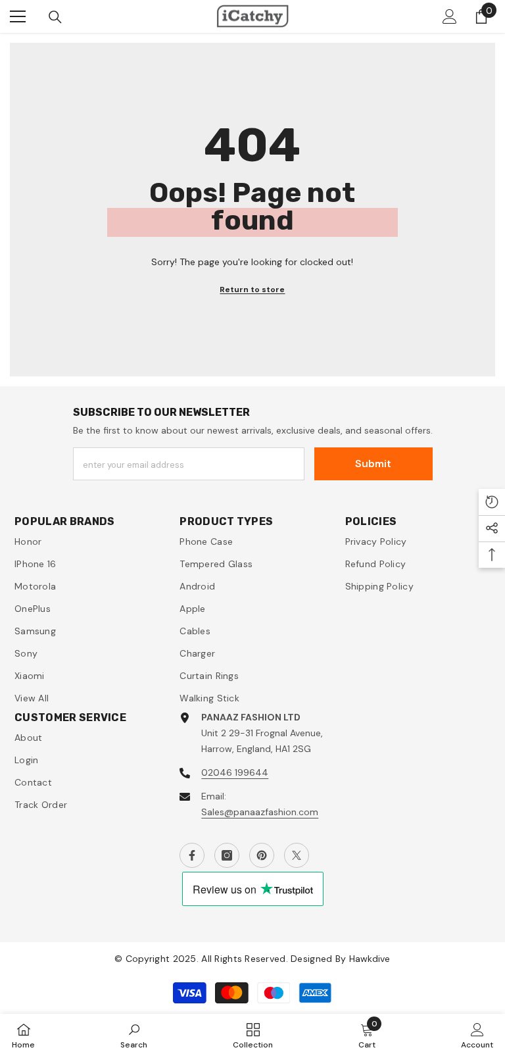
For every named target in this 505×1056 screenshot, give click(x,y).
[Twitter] (296, 855)
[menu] (18, 16)
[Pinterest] (261, 855)
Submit (373, 463)
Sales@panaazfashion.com (259, 812)
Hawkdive (370, 959)
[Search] (55, 17)
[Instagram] (226, 855)
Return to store (252, 289)
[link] (134, 1035)
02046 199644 (234, 772)
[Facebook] (192, 855)
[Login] (450, 16)
